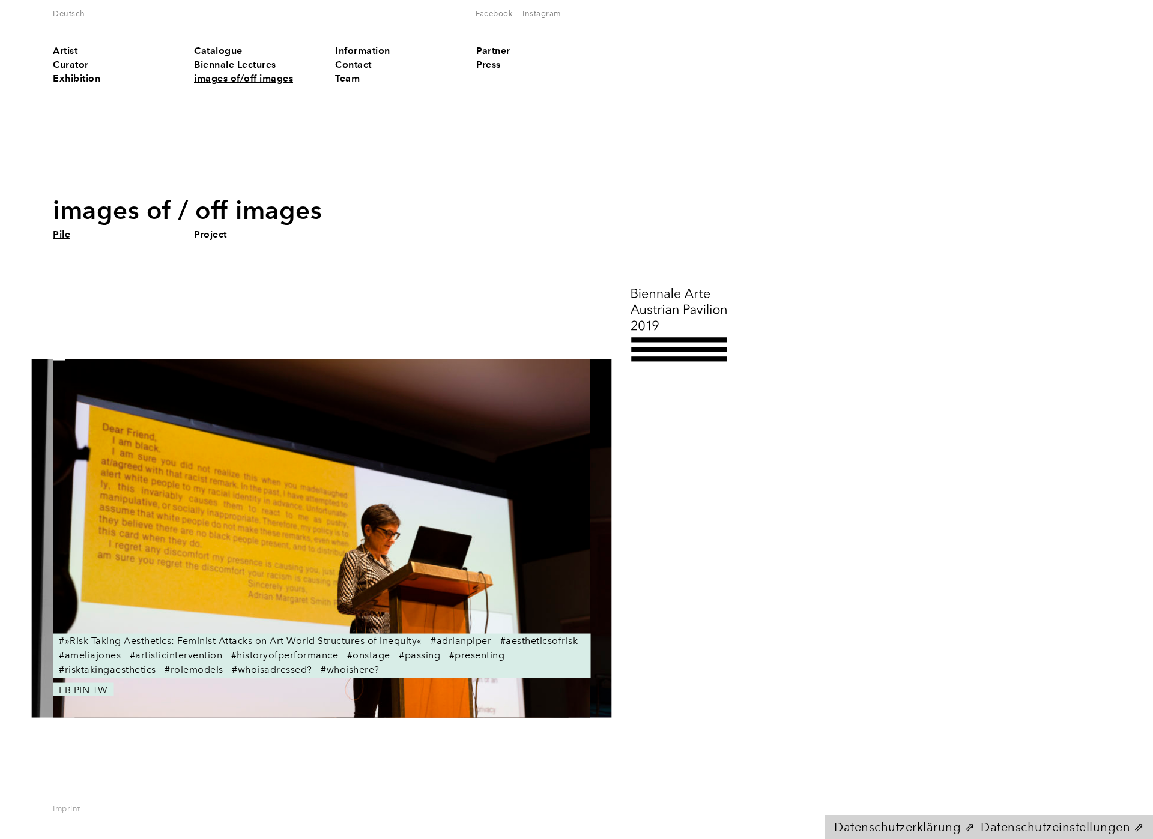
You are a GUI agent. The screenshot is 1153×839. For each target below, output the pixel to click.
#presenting (477, 654)
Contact (353, 64)
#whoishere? (350, 669)
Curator (71, 64)
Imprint (66, 808)
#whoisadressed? (272, 669)
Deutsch (69, 13)
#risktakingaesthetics (107, 669)
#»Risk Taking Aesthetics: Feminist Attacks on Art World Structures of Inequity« (240, 640)
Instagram (541, 13)
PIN (82, 689)
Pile (61, 234)
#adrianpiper (461, 640)
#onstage (368, 654)
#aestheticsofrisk (539, 640)
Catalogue (218, 50)
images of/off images (243, 78)
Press (488, 64)
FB (65, 689)
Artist (65, 50)
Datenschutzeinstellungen (1055, 827)
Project (210, 234)
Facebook (494, 13)
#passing (419, 654)
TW (100, 689)
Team (347, 78)
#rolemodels (194, 669)
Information (362, 50)
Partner (493, 50)
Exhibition (76, 78)
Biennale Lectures (235, 64)
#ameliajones (90, 654)
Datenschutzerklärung (897, 827)
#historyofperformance (285, 654)
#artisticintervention (176, 654)
